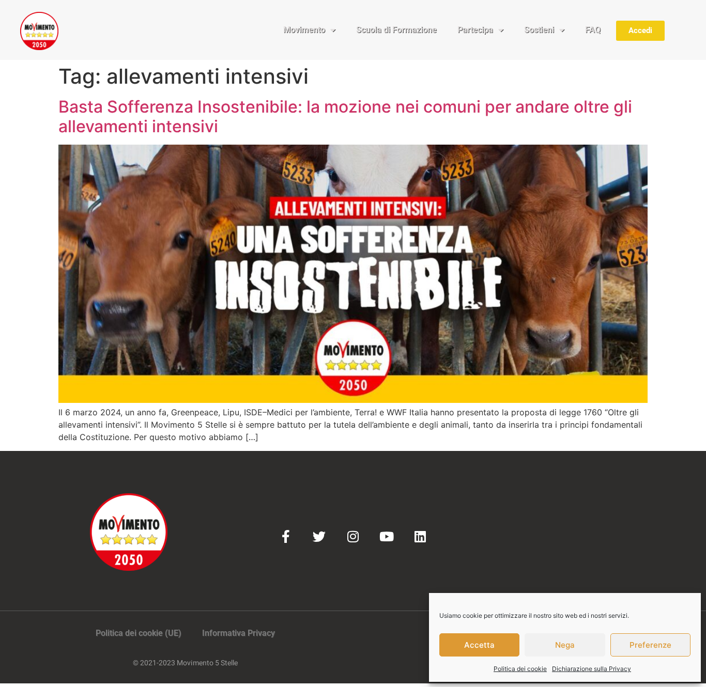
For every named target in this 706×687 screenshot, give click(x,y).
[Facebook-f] (285, 536)
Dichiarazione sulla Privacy (591, 669)
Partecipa (475, 30)
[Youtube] (386, 536)
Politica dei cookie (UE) (138, 633)
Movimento (304, 30)
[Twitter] (319, 536)
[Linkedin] (419, 536)
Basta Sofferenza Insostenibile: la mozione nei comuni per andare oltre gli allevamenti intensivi (345, 116)
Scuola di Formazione (396, 30)
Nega (565, 645)
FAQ (593, 30)
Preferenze (650, 645)
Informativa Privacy (238, 633)
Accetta (479, 645)
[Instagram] (352, 536)
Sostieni (539, 30)
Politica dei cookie (520, 669)
